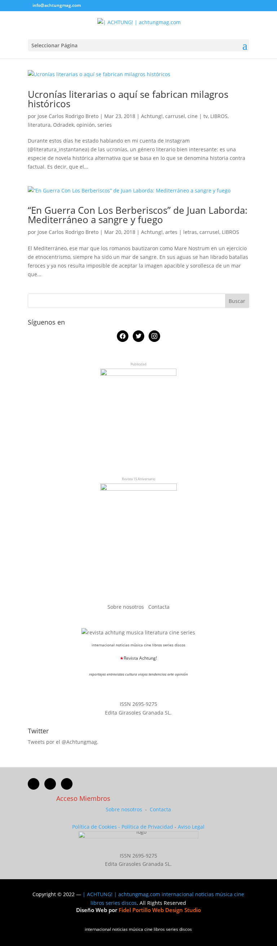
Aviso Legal (191, 826)
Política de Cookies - (97, 826)
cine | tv (198, 116)
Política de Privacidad (147, 826)
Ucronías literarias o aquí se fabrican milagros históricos (128, 99)
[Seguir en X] (50, 784)
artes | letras (181, 232)
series (104, 124)
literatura (39, 124)
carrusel (175, 116)
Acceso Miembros (83, 798)
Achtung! (152, 116)
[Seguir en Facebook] (33, 784)
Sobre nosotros (126, 606)
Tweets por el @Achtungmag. (63, 741)
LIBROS (219, 116)
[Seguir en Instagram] (66, 784)
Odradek (63, 124)
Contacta (159, 606)
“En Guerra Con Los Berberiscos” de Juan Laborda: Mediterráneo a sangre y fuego (137, 215)
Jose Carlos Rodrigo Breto (68, 116)
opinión (85, 124)
